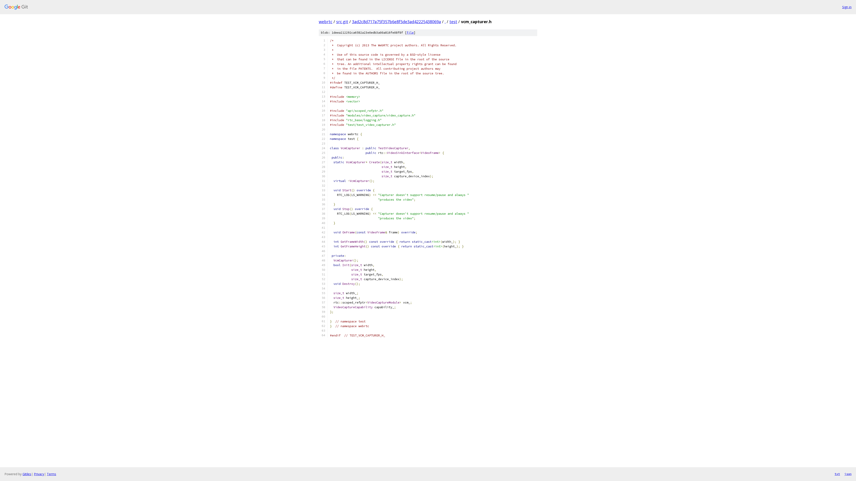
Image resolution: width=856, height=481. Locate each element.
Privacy (39, 474)
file (410, 33)
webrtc (325, 21)
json (848, 474)
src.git (342, 21)
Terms (51, 474)
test (453, 21)
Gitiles (27, 474)
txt (837, 474)
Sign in (847, 7)
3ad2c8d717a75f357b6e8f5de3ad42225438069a (396, 21)
